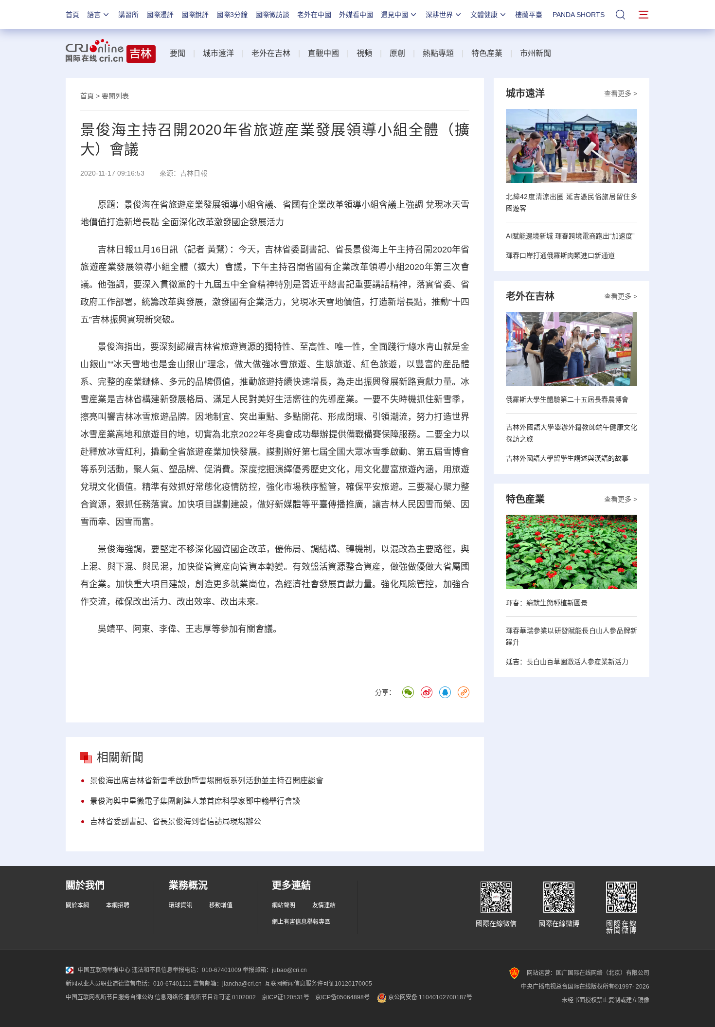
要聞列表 (115, 96)
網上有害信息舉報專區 (301, 922)
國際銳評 (195, 14)
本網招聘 (117, 905)
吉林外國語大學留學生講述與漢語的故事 (567, 458)
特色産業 (486, 53)
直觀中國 (323, 53)
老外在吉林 (270, 53)
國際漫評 (160, 14)
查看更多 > (620, 93)
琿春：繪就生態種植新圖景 (547, 603)
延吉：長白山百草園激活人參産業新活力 (567, 662)
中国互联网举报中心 (104, 970)
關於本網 (77, 905)
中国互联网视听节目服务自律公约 (109, 997)
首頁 (72, 14)
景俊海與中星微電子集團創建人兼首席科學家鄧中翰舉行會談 (195, 801)
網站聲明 (283, 905)
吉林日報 (193, 173)
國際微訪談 (272, 14)
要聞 (177, 53)
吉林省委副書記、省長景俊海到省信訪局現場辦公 (175, 821)
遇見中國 (394, 14)
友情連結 (324, 905)
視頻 (364, 53)
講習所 (128, 14)
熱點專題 (438, 53)
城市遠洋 (218, 53)
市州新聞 (535, 53)
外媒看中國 (356, 14)
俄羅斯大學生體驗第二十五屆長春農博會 (567, 399)
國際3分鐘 (232, 14)
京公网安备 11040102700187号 (429, 997)
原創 (397, 53)
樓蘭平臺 (528, 14)
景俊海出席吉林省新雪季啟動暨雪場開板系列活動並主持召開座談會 (206, 780)
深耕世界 (439, 14)
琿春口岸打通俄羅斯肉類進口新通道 (560, 255)
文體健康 (484, 14)
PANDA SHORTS (579, 14)
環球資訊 (180, 905)
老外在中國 (314, 14)
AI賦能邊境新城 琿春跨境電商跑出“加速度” (570, 236)
